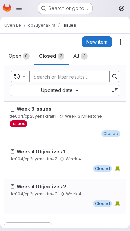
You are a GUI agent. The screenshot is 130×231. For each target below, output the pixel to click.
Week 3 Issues (34, 109)
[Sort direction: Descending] (114, 90)
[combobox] (59, 90)
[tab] (19, 56)
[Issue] (12, 109)
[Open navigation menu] (19, 8)
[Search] (114, 76)
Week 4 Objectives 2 (41, 186)
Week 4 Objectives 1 (41, 151)
